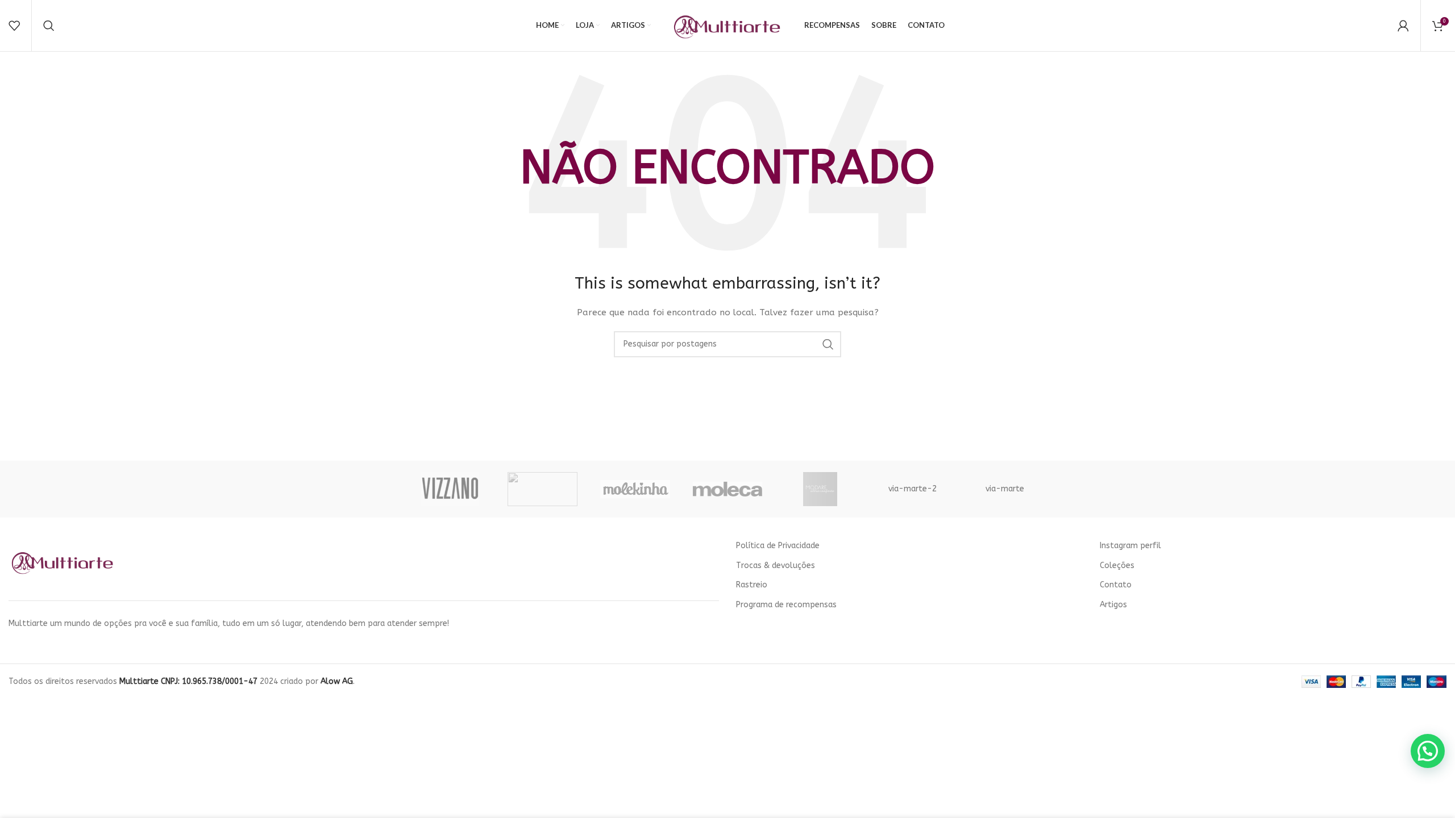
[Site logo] (727, 25)
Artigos (1113, 605)
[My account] (1403, 25)
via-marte (1005, 489)
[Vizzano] (450, 489)
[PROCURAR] (828, 344)
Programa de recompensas (786, 605)
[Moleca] (727, 489)
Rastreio (751, 585)
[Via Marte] (542, 489)
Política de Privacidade (778, 545)
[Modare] (820, 489)
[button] (1428, 751)
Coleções (1117, 565)
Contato (1116, 585)
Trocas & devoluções (775, 565)
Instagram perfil (1130, 545)
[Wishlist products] (14, 25)
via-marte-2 (912, 489)
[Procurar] (49, 25)
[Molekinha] (635, 489)
